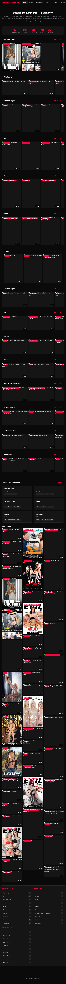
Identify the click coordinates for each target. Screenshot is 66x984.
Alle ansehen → (60, 482)
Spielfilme (16, 916)
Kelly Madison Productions (48, 903)
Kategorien (39, 2)
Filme (24, 2)
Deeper (48, 909)
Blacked (48, 896)
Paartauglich (16, 923)
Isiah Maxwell (16, 942)
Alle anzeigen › (58, 39)
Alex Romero (16, 952)
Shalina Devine (16, 955)
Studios (56, 2)
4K (16, 896)
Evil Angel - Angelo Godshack (48, 913)
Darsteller (48, 2)
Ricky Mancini (16, 949)
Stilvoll (16, 906)
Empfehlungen (16, 892)
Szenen (31, 2)
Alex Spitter (16, 962)
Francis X (16, 938)
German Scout (48, 906)
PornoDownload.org (10, 2)
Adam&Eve (48, 916)
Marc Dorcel (48, 892)
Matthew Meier (16, 935)
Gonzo (16, 920)
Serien (63, 2)
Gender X (48, 920)
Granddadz (48, 923)
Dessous (16, 913)
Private (48, 899)
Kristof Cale (16, 932)
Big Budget (16, 909)
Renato (16, 959)
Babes (16, 903)
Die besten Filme (16, 899)
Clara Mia (16, 945)
